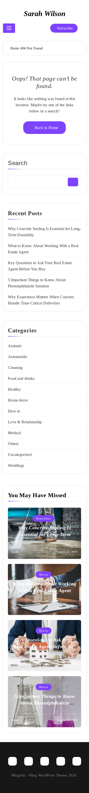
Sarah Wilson (45, 13)
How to (14, 411)
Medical (14, 433)
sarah (15, 552)
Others (13, 444)
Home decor (18, 400)
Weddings (16, 465)
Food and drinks (21, 378)
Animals (15, 346)
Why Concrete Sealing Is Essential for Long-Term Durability (44, 534)
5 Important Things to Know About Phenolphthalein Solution (44, 702)
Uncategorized (20, 454)
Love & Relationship (25, 422)
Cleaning (15, 367)
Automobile (17, 357)
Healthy (14, 389)
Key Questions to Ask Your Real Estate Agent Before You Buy (44, 646)
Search (17, 163)
